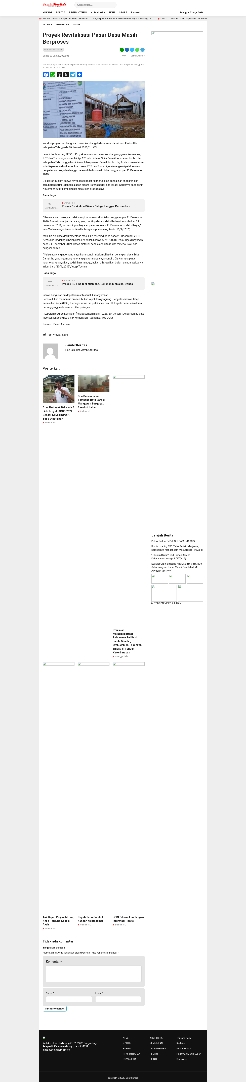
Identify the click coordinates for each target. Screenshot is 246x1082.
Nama (50, 993)
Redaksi (135, 12)
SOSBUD (77, 24)
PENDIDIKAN (156, 1043)
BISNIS (153, 1059)
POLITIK (60, 12)
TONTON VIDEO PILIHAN (167, 603)
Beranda (47, 24)
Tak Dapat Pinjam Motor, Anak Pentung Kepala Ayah (58, 921)
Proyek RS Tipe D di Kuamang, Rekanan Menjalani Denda (97, 284)
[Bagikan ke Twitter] (132, 49)
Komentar (54, 961)
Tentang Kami (184, 1038)
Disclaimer (182, 1059)
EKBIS (112, 12)
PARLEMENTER (158, 1048)
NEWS (126, 1038)
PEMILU (154, 1054)
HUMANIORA (98, 12)
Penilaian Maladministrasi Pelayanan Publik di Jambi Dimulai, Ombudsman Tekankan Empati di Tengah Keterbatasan (127, 641)
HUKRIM (47, 12)
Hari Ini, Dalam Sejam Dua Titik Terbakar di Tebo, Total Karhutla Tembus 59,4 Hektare (187, 18)
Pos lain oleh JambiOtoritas (81, 350)
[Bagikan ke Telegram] (142, 49)
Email (99, 993)
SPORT (123, 12)
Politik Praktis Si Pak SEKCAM (167, 541)
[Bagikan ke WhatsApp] (137, 49)
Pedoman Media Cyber (189, 1054)
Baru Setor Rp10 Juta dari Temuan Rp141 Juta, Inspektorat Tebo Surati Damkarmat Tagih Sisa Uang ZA (77, 18)
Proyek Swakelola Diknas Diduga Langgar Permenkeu (96, 206)
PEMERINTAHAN (78, 12)
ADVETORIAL (157, 1038)
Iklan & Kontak (184, 1048)
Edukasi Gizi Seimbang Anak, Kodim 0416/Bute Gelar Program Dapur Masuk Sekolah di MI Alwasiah (176, 567)
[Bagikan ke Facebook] (127, 49)
